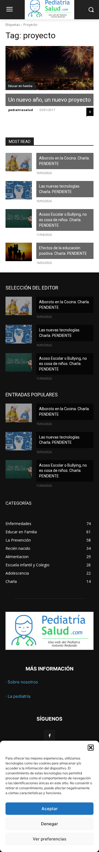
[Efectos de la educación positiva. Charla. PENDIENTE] (19, 252)
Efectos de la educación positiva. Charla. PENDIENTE (63, 251)
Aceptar (50, 808)
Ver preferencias (49, 839)
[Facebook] (49, 735)
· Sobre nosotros (22, 682)
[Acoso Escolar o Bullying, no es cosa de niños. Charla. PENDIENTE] (19, 218)
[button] (91, 747)
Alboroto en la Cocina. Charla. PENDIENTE (64, 161)
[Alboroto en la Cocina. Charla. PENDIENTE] (19, 162)
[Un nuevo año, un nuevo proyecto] (50, 68)
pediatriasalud (20, 110)
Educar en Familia (20, 86)
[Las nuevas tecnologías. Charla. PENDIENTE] (19, 190)
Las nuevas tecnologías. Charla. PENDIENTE (59, 189)
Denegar (49, 823)
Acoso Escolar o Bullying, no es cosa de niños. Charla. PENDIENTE (63, 219)
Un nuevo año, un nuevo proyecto (49, 99)
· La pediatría (18, 696)
